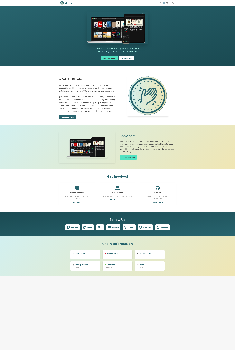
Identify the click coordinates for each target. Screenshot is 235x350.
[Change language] (168, 3)
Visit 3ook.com (126, 58)
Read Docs (76, 202)
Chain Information (117, 243)
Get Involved (117, 176)
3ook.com (128, 136)
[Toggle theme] (173, 3)
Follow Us (117, 219)
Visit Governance (116, 200)
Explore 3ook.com (128, 157)
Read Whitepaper (109, 58)
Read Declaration (67, 117)
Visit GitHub (156, 202)
